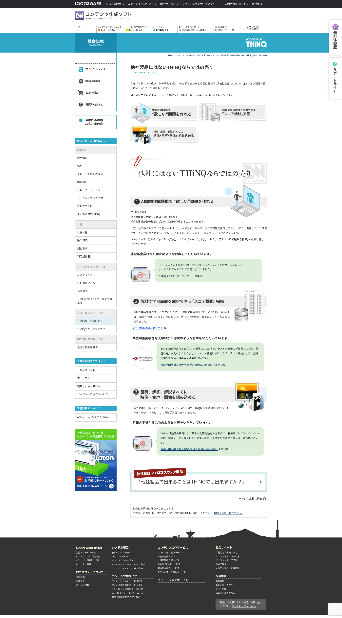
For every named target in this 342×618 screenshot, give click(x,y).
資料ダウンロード (87, 206)
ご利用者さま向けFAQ (226, 552)
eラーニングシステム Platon (93, 417)
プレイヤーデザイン (88, 190)
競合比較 (225, 55)
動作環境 (82, 240)
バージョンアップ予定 (90, 198)
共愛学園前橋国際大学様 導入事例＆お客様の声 (188, 364)
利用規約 (82, 256)
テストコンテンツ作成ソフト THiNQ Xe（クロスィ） (196, 55)
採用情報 (221, 576)
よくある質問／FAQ (88, 214)
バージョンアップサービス (92, 394)
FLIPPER (127, 581)
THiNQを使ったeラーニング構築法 (94, 300)
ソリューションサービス (196, 3)
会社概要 (80, 577)
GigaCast (127, 568)
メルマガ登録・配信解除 (227, 568)
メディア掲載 (82, 584)
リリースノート (86, 370)
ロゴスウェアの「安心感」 (88, 556)
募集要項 (220, 581)
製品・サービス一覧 (86, 552)
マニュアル (83, 378)
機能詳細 (82, 182)
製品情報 (82, 157)
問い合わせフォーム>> (244, 606)
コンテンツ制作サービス (173, 547)
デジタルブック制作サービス (172, 572)
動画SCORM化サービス (169, 564)
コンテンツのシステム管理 (251, 28)
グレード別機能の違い (90, 174)
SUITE (127, 592)
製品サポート (224, 547)
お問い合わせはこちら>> (228, 513)
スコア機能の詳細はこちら (147, 328)
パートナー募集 (83, 564)
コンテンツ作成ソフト (109, 16)
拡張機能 (82, 290)
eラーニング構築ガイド (87, 560)
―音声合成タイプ (166, 556)
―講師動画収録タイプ (168, 560)
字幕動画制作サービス (168, 568)
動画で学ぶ (221, 564)
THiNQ (127, 588)
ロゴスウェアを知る (225, 592)
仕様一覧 (82, 232)
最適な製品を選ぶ (87, 347)
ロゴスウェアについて (90, 572)
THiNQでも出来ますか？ (91, 329)
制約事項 (82, 248)
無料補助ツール (86, 282)
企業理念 (80, 581)
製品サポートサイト (88, 386)
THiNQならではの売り (90, 321)
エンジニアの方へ (224, 584)
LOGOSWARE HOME (89, 547)
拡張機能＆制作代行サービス (224, 28)
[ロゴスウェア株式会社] (88, 4)
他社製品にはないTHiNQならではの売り (249, 55)
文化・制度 (221, 588)
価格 (79, 166)
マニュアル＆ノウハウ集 (227, 556)
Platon (124, 560)
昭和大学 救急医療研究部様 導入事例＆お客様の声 (189, 449)
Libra (128, 564)
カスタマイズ (85, 274)
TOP (79, 26)
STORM (127, 584)
